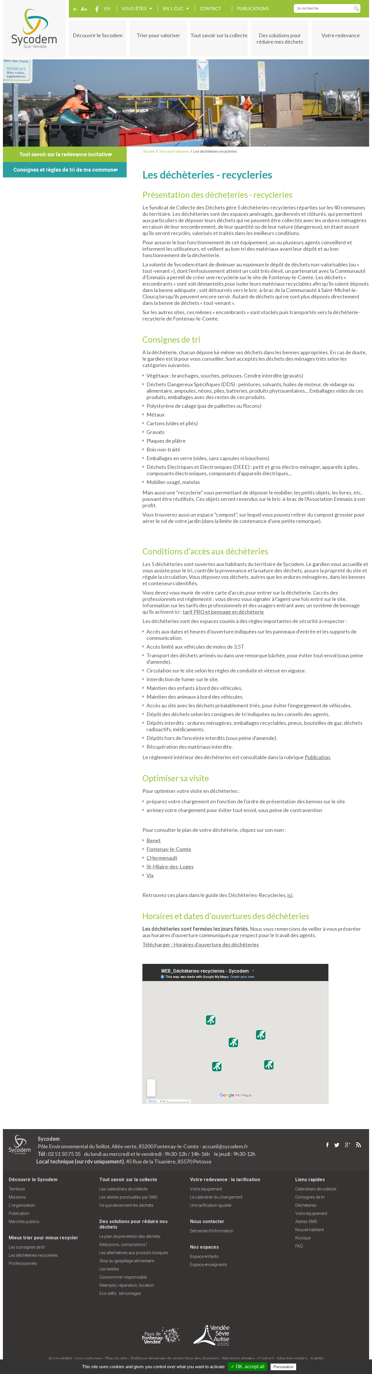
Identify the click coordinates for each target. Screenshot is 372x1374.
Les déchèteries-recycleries (33, 1255)
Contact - (267, 1358)
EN (107, 8)
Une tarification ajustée (210, 1205)
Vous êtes (134, 8)
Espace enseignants (208, 1264)
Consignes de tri (310, 1197)
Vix (150, 875)
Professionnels (23, 1263)
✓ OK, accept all (247, 1366)
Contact (210, 8)
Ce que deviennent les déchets (126, 1205)
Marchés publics (24, 1221)
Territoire (17, 1189)
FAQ (299, 1246)
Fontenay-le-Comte (168, 849)
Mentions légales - (239, 1358)
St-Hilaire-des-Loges (170, 866)
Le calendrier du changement (216, 1197)
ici (289, 895)
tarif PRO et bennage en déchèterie (223, 611)
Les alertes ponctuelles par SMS (128, 1197)
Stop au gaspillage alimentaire (126, 1261)
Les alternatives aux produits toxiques (133, 1252)
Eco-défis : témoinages (120, 1293)
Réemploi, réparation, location (126, 1285)
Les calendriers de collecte (123, 1189)
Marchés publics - (293, 1358)
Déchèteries (305, 1205)
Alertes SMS (306, 1221)
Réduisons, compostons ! (123, 1244)
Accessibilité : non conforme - (76, 1358)
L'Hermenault (161, 858)
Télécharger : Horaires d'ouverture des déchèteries (200, 944)
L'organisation (22, 1205)
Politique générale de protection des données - (175, 1358)
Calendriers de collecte (315, 1189)
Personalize (283, 1367)
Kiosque (302, 1238)
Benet (153, 840)
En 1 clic (173, 8)
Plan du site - (117, 1358)
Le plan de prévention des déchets (129, 1236)
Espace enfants (204, 1256)
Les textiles (109, 1269)
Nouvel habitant (309, 1229)
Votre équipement (206, 1189)
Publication (317, 757)
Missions (17, 1197)
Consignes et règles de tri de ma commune (64, 170)
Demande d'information (211, 1231)
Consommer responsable (123, 1277)
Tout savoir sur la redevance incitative (65, 154)
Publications (253, 8)
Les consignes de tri (27, 1247)
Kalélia (317, 1358)
